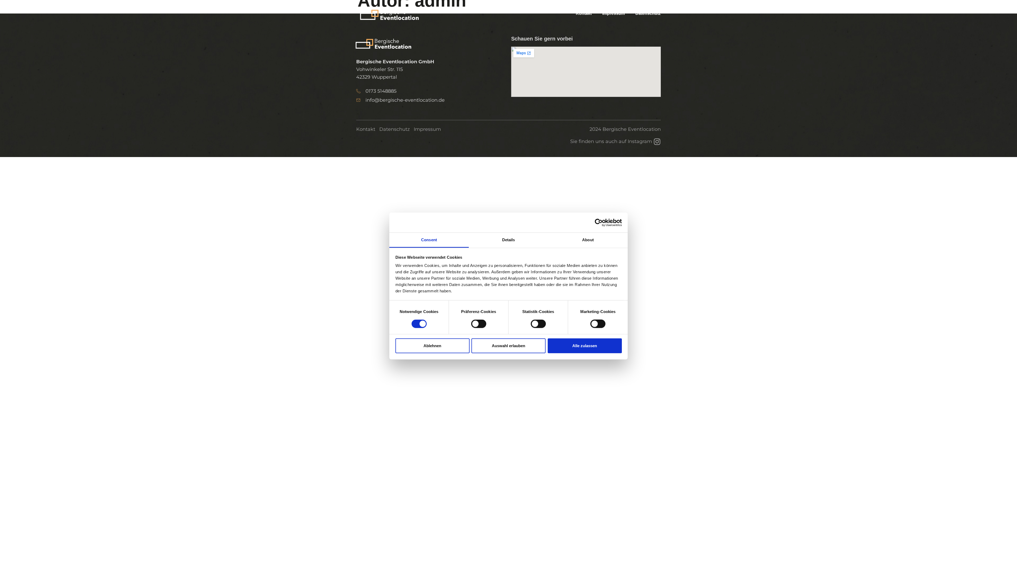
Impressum (613, 13)
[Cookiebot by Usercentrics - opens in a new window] (599, 222)
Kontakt (584, 13)
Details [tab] (508, 240)
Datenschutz (648, 13)
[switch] (478, 324)
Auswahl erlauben (508, 345)
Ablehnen (432, 345)
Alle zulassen (584, 345)
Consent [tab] (429, 240)
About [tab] (588, 240)
